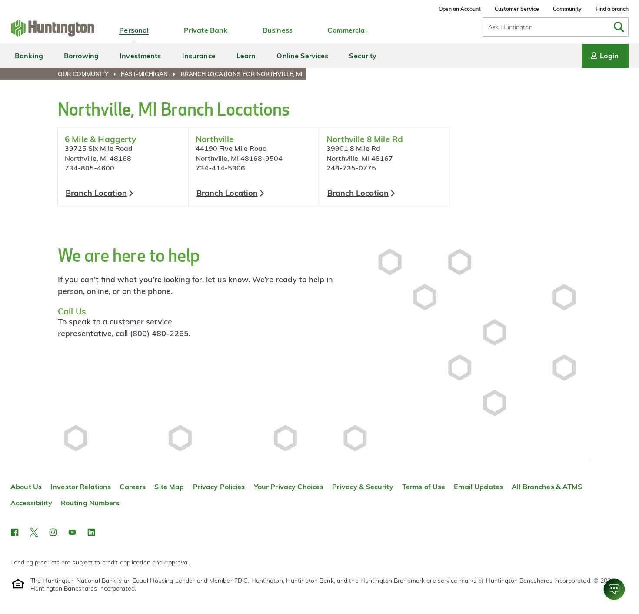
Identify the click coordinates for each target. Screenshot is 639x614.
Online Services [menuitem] (302, 55)
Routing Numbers (90, 502)
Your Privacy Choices (289, 486)
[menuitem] (88, 73)
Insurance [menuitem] (199, 55)
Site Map (169, 486)
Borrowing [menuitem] (81, 55)
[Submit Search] (619, 27)
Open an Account (460, 9)
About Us (26, 486)
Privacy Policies (219, 486)
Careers (133, 486)
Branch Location (96, 193)
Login (609, 55)
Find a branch (612, 9)
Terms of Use (424, 486)
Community (567, 9)
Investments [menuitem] (140, 55)
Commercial (346, 30)
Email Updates (478, 486)
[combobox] (556, 27)
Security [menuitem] (362, 55)
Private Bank (206, 30)
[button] (15, 532)
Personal (134, 30)
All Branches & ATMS (547, 486)
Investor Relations (80, 486)
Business (278, 30)
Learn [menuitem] (246, 55)
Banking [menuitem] (29, 55)
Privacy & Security (362, 486)
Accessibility (31, 502)
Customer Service (517, 9)
